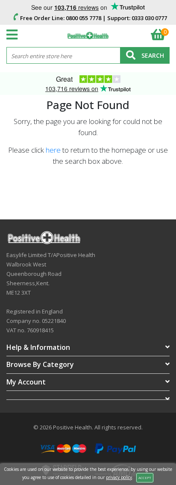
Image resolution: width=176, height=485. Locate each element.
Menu (14, 34)
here (53, 150)
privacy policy (119, 477)
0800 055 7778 (83, 18)
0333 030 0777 (149, 18)
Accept (144, 477)
